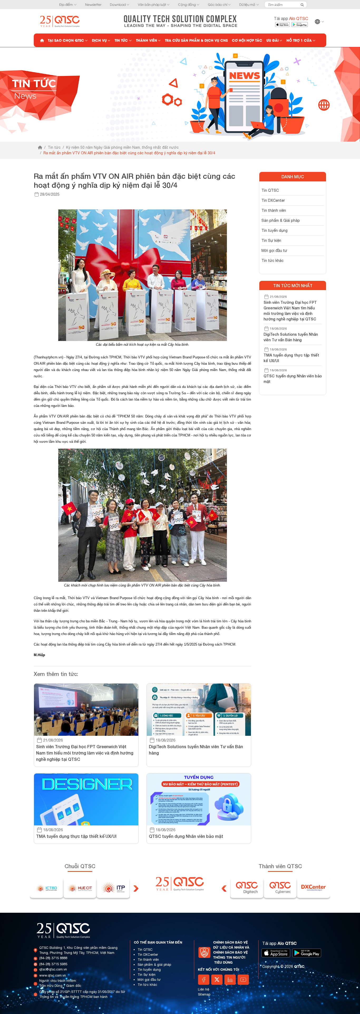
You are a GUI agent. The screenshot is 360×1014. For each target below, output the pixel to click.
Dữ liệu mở (247, 4)
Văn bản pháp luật (152, 4)
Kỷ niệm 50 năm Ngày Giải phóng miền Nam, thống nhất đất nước (122, 147)
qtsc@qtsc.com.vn (53, 969)
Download (118, 4)
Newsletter (93, 4)
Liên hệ (203, 989)
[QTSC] (60, 20)
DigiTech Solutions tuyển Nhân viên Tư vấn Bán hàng (291, 337)
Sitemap (204, 994)
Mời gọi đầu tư (274, 250)
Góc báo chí (217, 4)
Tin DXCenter (273, 200)
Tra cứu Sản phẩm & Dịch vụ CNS (196, 40)
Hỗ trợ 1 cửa (299, 40)
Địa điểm (66, 4)
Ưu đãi (272, 40)
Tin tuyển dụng (274, 230)
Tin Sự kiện (271, 240)
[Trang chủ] (40, 147)
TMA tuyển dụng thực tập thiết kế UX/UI (291, 358)
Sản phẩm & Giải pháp (280, 220)
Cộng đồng (187, 4)
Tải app (291, 18)
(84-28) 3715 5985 (53, 964)
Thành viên (146, 40)
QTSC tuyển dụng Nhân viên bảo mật (293, 379)
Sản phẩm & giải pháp (154, 965)
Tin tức (121, 40)
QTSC (299, 966)
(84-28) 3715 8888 (53, 958)
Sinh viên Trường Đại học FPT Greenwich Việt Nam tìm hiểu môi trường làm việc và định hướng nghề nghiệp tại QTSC (290, 310)
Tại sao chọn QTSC (66, 40)
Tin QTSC (270, 190)
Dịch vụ (99, 40)
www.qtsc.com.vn (52, 975)
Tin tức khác (272, 260)
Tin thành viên (273, 210)
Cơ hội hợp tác (247, 40)
